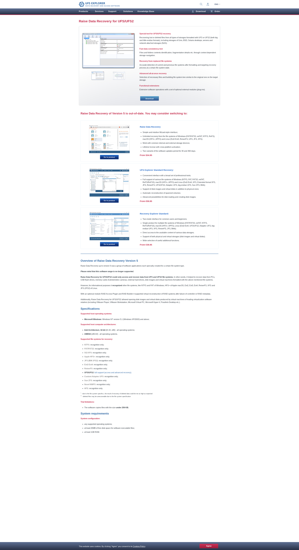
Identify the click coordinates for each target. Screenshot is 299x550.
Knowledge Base (146, 11)
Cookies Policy (139, 546)
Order (217, 11)
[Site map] (207, 4)
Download (201, 11)
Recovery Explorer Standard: (154, 214)
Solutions (128, 11)
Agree (209, 546)
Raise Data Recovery (150, 127)
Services (99, 11)
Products (83, 11)
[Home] (99, 4)
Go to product (109, 157)
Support (112, 11)
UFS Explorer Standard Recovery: (157, 170)
